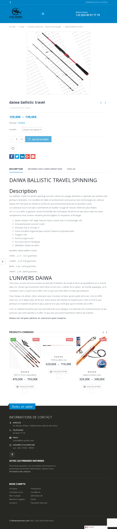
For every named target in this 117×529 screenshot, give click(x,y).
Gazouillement (17, 156)
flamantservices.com (20, 520)
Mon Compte (15, 496)
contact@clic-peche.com (23, 440)
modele (12, 129)
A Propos (13, 488)
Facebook (11, 156)
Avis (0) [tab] (71, 169)
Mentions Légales (17, 499)
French (90, 527)
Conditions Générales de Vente (37, 496)
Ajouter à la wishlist (25, 391)
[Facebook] (10, 2)
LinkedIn (22, 156)
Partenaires (36, 488)
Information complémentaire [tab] (45, 169)
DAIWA (21, 122)
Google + (27, 156)
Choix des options (27, 386)
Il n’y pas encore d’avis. (20, 107)
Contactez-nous (16, 492)
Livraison (13, 503)
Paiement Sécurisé (39, 503)
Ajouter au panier (40, 139)
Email (33, 156)
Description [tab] (16, 169)
